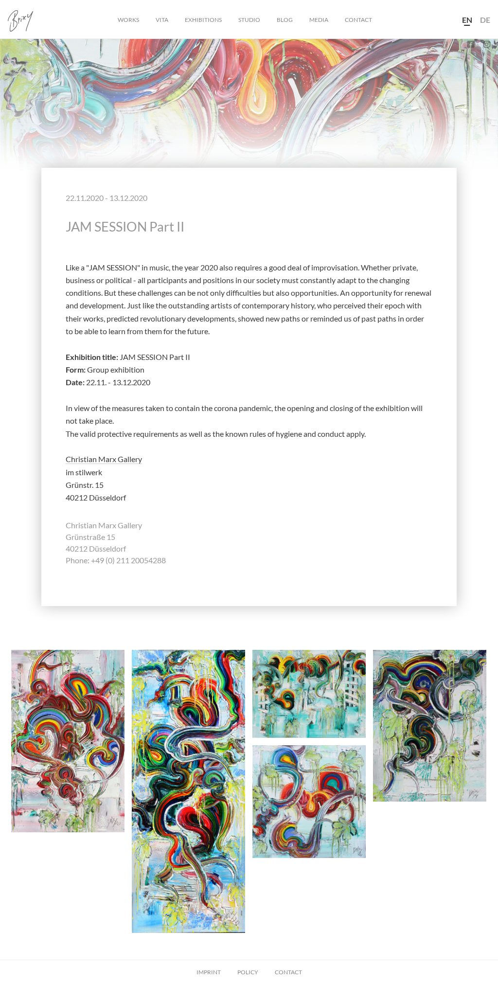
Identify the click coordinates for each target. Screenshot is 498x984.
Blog (285, 19)
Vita (162, 19)
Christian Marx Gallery (104, 459)
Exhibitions (203, 19)
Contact (358, 19)
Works (128, 19)
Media (318, 19)
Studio (249, 19)
